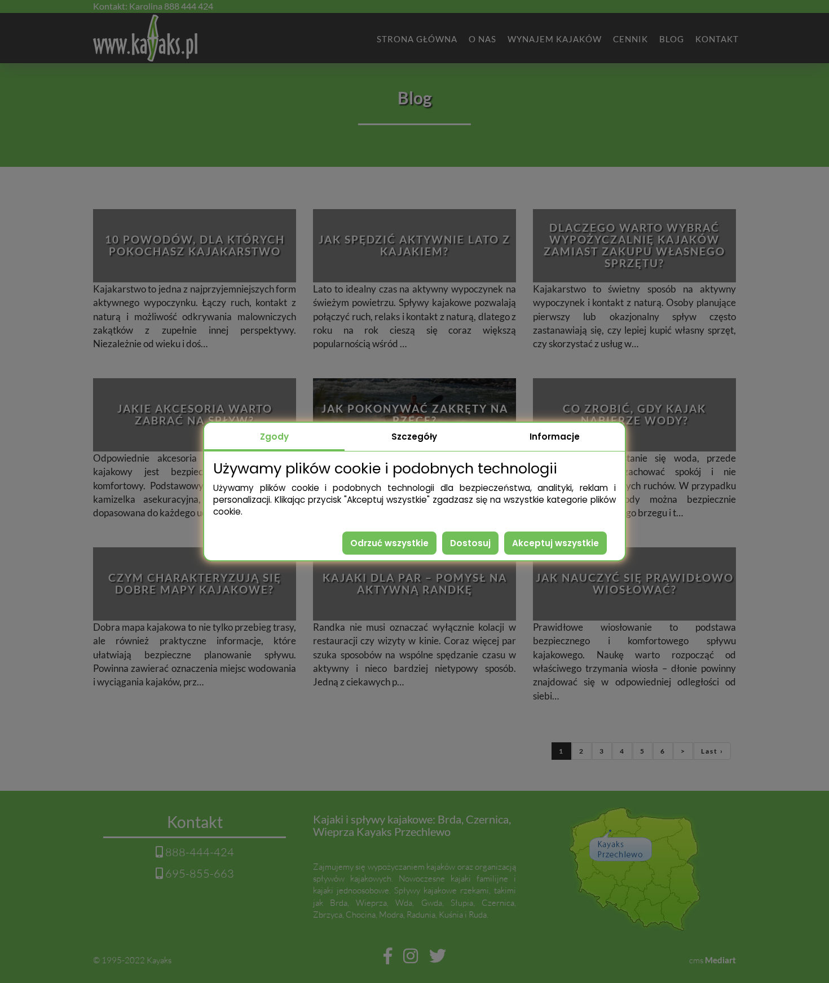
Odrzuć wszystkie (389, 543)
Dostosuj (470, 543)
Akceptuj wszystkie (555, 543)
